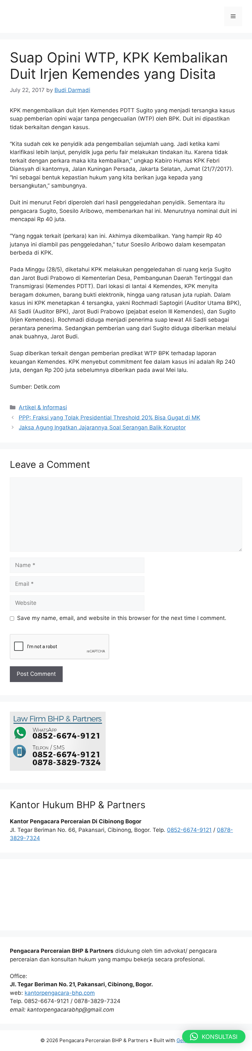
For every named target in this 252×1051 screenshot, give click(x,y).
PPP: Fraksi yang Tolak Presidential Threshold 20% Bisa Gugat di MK (109, 417)
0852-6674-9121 (189, 830)
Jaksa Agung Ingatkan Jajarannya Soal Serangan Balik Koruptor (102, 427)
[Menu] (233, 16)
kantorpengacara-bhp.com (60, 993)
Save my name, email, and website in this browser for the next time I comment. (121, 618)
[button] (213, 1036)
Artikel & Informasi (43, 407)
